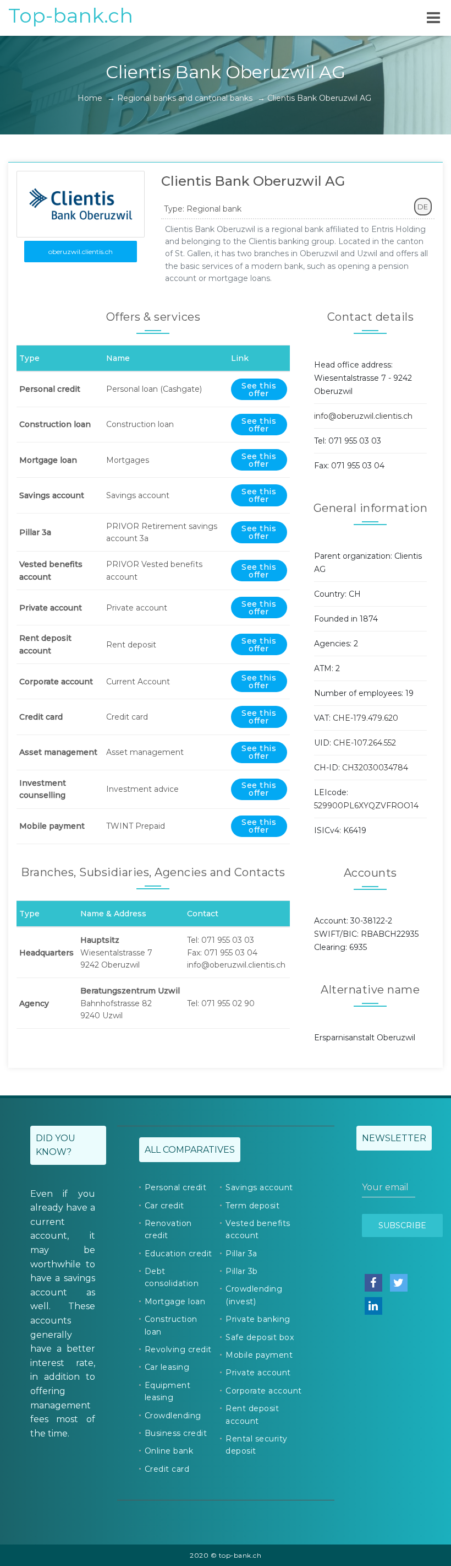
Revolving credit (178, 1349)
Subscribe (402, 1225)
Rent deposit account (252, 1414)
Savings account (259, 1187)
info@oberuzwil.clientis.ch (363, 416)
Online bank (169, 1451)
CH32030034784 (375, 768)
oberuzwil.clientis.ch (80, 251)
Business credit (176, 1433)
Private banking (258, 1319)
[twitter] (399, 1283)
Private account (258, 1373)
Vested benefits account (258, 1229)
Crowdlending (173, 1416)
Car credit (164, 1206)
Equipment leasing (168, 1391)
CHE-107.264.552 (364, 743)
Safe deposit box (260, 1337)
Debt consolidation (172, 1277)
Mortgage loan (175, 1301)
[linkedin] (373, 1306)
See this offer (258, 389)
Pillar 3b (242, 1271)
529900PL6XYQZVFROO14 (366, 806)
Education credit (178, 1254)
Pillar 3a (241, 1254)
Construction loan (171, 1325)
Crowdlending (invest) (254, 1295)
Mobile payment (259, 1355)
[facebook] (373, 1283)
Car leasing (167, 1367)
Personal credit (176, 1187)
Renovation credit (168, 1229)
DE (422, 206)
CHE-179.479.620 (365, 718)
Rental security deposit (257, 1445)
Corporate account (264, 1391)
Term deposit (252, 1206)
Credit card (167, 1469)
